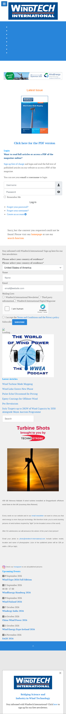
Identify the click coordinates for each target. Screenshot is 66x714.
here (55, 704)
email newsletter (38, 516)
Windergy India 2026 (13, 611)
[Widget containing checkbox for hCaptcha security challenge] (25, 308)
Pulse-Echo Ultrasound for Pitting (20, 393)
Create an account (15, 214)
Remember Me (14, 197)
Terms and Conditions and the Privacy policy (38, 317)
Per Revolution (10, 403)
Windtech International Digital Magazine (36, 301)
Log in (33, 202)
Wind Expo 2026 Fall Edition (17, 579)
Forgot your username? (18, 210)
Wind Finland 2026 (12, 601)
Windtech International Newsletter (21, 297)
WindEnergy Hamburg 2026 (16, 592)
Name (5, 272)
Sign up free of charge (14, 164)
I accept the (32, 317)
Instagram (17, 567)
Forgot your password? (17, 207)
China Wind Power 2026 (14, 620)
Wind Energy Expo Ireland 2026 (18, 629)
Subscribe (7, 321)
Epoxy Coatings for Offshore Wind (20, 398)
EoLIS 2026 (8, 638)
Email (5, 283)
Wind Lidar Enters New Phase (17, 388)
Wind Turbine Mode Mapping (17, 384)
